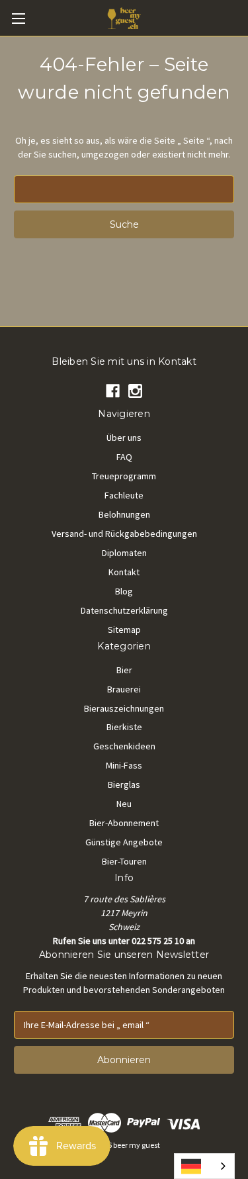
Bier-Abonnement (124, 823)
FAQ (124, 457)
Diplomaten (124, 553)
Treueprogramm (124, 476)
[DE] (204, 1166)
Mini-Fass (124, 765)
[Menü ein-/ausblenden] (18, 18)
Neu (124, 804)
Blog (124, 591)
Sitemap (124, 630)
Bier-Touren (124, 861)
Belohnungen (124, 514)
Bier (124, 670)
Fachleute (124, 495)
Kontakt (124, 572)
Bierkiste (124, 727)
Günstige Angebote (124, 842)
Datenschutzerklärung (124, 610)
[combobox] (204, 1166)
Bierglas (124, 784)
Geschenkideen (124, 746)
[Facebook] (113, 391)
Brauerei (124, 689)
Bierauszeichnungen (124, 708)
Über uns (124, 438)
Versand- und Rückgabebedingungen (124, 534)
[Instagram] (135, 391)
